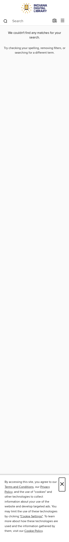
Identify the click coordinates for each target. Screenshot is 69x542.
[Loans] (54, 21)
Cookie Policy (33, 531)
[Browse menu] (62, 20)
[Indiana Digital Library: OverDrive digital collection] (34, 8)
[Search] (5, 21)
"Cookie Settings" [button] (31, 516)
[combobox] (26, 21)
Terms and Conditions (19, 487)
